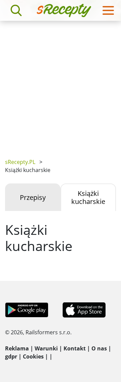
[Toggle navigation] (108, 10)
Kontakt (75, 348)
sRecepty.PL (20, 162)
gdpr (11, 356)
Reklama (17, 348)
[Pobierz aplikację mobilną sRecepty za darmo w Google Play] (26, 309)
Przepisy (33, 197)
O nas (99, 348)
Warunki (46, 348)
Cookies (33, 356)
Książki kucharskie (88, 197)
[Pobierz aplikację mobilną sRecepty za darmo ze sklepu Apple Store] (84, 309)
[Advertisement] (60, 84)
